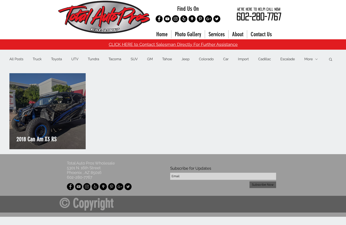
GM (150, 59)
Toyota (56, 59)
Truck (37, 59)
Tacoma (115, 59)
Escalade (287, 59)
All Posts (16, 59)
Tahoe (167, 59)
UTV (74, 59)
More (308, 59)
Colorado (206, 59)
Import (243, 59)
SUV (134, 59)
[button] (330, 59)
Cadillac (264, 59)
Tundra (93, 59)
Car (226, 59)
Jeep (185, 59)
